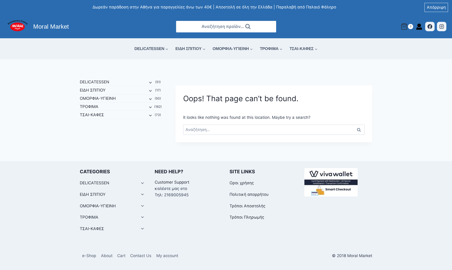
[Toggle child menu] (142, 183)
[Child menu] (150, 82)
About (107, 255)
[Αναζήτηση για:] (274, 129)
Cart (121, 255)
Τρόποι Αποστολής (247, 206)
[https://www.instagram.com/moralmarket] (441, 26)
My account (167, 255)
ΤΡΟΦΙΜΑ (89, 106)
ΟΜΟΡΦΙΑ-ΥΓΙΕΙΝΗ (98, 98)
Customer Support (172, 182)
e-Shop (89, 255)
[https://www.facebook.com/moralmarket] (430, 26)
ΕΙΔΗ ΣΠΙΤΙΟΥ (92, 90)
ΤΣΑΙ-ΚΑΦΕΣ (92, 114)
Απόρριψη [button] (436, 7)
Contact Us (140, 255)
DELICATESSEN (94, 82)
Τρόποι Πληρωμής (247, 217)
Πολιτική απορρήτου (249, 194)
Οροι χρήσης (242, 183)
